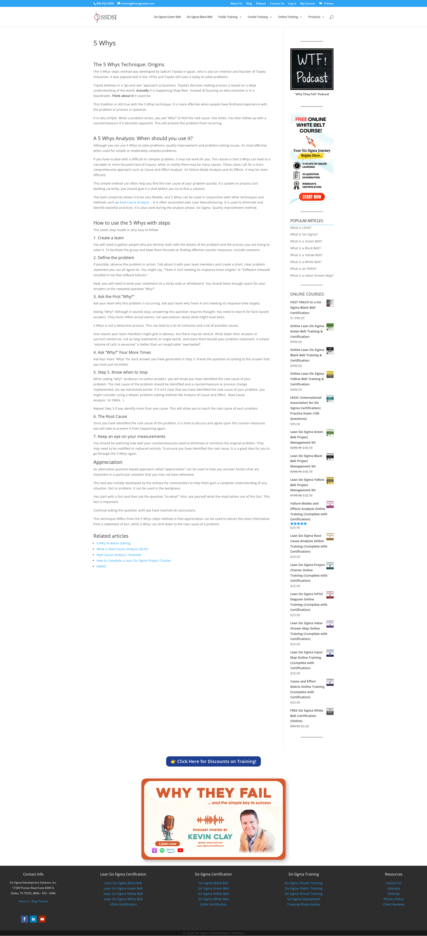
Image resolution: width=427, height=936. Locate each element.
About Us (236, 3)
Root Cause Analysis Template (119, 555)
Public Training (228, 17)
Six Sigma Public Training (303, 888)
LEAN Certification (123, 904)
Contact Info (33, 874)
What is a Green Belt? (306, 241)
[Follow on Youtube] (42, 919)
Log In (292, 3)
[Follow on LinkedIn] (33, 919)
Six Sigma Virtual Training (303, 894)
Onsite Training (258, 17)
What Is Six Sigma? (304, 234)
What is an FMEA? (303, 268)
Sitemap (394, 894)
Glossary (393, 888)
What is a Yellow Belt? (306, 255)
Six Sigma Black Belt (199, 17)
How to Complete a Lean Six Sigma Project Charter (134, 560)
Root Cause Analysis (135, 202)
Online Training (288, 17)
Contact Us (277, 3)
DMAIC (102, 566)
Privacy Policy (394, 899)
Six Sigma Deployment (303, 899)
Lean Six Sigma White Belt (123, 899)
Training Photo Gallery (303, 904)
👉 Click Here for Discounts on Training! (213, 761)
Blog (249, 3)
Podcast (261, 3)
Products (314, 17)
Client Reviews (394, 904)
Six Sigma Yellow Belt (213, 894)
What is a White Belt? (306, 262)
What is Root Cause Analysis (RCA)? (122, 549)
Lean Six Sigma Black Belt (123, 883)
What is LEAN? (300, 227)
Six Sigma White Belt (213, 899)
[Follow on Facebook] (24, 919)
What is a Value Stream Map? (312, 275)
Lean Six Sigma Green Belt (123, 888)
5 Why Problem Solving (114, 543)
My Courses (307, 3)
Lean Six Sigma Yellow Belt (123, 894)
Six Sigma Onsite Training (303, 883)
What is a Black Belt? (305, 248)
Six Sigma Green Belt (167, 17)
